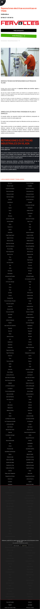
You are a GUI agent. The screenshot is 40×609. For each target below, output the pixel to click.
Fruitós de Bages (29, 388)
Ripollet (10, 322)
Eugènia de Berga (30, 467)
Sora (30, 363)
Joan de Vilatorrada (10, 218)
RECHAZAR (16, 545)
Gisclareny (10, 344)
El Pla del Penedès (30, 276)
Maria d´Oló (30, 473)
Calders (10, 229)
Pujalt (30, 300)
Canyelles (30, 257)
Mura (10, 213)
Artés (30, 226)
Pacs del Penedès (10, 602)
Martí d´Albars (10, 372)
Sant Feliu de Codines (29, 377)
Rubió (10, 224)
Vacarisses (30, 410)
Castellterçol (10, 202)
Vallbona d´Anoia (10, 410)
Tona (10, 257)
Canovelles (10, 314)
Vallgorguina (10, 407)
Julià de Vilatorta (29, 478)
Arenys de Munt (30, 306)
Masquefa (10, 328)
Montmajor (10, 270)
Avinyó (10, 210)
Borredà (30, 336)
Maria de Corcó (30, 429)
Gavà (10, 437)
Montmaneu (30, 268)
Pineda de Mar (10, 298)
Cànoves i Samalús (30, 311)
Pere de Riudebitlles (30, 246)
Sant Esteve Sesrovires (10, 380)
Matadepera (30, 325)
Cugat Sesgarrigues (10, 235)
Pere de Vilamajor (30, 183)
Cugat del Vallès (30, 235)
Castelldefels (30, 443)
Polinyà (10, 295)
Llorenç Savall (30, 372)
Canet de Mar (30, 314)
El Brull (10, 446)
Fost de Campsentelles (10, 391)
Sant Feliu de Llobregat (10, 377)
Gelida (30, 435)
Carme (30, 355)
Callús (30, 339)
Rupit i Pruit (29, 221)
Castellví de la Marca (30, 188)
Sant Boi (10, 199)
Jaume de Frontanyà (30, 218)
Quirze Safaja (30, 391)
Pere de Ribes (10, 248)
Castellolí (30, 202)
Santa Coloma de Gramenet (30, 432)
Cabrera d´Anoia (10, 336)
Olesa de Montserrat (30, 437)
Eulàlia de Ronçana (30, 465)
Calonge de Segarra (30, 317)
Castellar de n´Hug (10, 465)
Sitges (30, 281)
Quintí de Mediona (10, 396)
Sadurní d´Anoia (10, 237)
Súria (10, 413)
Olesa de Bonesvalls (10, 440)
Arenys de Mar (10, 309)
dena (10, 443)
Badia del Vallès (30, 454)
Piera (10, 358)
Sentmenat (30, 262)
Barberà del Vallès (30, 484)
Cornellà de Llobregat (10, 435)
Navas (30, 470)
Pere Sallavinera (10, 399)
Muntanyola (30, 213)
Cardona (10, 470)
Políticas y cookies (30, 607)
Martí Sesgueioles (10, 251)
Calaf (30, 229)
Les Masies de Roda (30, 418)
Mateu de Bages (30, 248)
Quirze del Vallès (10, 394)
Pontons (30, 303)
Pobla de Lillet (30, 295)
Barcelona (10, 183)
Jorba (10, 268)
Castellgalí (30, 604)
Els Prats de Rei (10, 262)
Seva (10, 284)
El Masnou (10, 279)
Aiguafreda (10, 232)
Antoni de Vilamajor (30, 322)
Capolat (30, 481)
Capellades (10, 484)
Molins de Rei (30, 292)
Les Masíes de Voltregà (10, 418)
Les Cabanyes (30, 421)
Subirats (30, 413)
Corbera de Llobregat (30, 205)
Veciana (30, 402)
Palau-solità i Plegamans (10, 473)
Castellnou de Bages (30, 369)
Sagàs (10, 366)
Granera (30, 342)
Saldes (10, 415)
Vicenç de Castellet (10, 311)
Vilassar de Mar (30, 254)
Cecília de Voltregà (30, 237)
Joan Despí (30, 320)
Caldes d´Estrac (30, 210)
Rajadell (10, 604)
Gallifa (10, 363)
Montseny (10, 216)
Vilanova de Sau (10, 240)
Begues (30, 361)
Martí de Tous (10, 254)
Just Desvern (30, 374)
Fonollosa (30, 344)
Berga (10, 333)
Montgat (30, 270)
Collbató (10, 259)
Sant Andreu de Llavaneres (10, 325)
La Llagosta (10, 388)
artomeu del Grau (30, 199)
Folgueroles (10, 347)
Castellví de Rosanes (10, 188)
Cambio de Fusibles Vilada (10, 607)
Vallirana (30, 404)
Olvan (10, 289)
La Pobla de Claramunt (10, 385)
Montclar (30, 273)
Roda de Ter (10, 226)
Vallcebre (30, 407)
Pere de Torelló (10, 185)
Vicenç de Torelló (10, 194)
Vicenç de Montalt (30, 194)
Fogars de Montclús (30, 347)
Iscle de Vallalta (10, 221)
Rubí (30, 224)
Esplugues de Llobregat (30, 352)
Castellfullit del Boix (30, 448)
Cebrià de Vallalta (10, 196)
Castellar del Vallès (10, 462)
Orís (30, 287)
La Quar (30, 424)
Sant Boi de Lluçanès (30, 196)
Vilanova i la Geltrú (30, 457)
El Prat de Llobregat (10, 281)
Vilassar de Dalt (10, 457)
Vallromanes (10, 404)
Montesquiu (10, 273)
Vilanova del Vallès (10, 459)
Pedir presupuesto (19, 30)
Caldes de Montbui (30, 243)
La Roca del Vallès (10, 424)
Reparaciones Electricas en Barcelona (13, 40)
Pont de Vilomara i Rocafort (10, 300)
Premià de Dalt (10, 448)
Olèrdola (30, 440)
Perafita (30, 358)
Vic (10, 402)
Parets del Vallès (10, 361)
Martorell (10, 331)
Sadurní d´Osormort (30, 383)
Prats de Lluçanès (10, 303)
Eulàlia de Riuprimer (10, 467)
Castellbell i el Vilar (30, 459)
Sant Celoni (30, 426)
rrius (10, 205)
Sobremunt (10, 478)
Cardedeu (10, 481)
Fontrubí (30, 265)
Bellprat (30, 333)
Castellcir (30, 451)
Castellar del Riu (30, 462)
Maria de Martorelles (10, 429)
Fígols (30, 350)
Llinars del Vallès (30, 415)
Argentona (10, 306)
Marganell (30, 331)
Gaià (10, 265)
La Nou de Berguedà (30, 385)
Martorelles (30, 328)
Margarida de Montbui (29, 476)
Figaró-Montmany (10, 352)
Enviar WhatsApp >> (17, 36)
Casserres (10, 355)
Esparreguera (30, 259)
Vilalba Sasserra (30, 240)
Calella (30, 216)
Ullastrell (10, 432)
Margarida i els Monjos (10, 476)
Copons (10, 207)
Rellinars (30, 602)
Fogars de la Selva (10, 350)
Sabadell (10, 383)
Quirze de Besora (29, 394)
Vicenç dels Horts (30, 191)
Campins (10, 317)
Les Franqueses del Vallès (10, 421)
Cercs (30, 289)
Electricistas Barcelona (4, 40)
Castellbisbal (30, 298)
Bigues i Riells (30, 309)
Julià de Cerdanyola (10, 320)
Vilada (30, 399)
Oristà (10, 287)
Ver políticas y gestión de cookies (20, 542)
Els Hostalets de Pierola (30, 279)
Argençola (10, 369)
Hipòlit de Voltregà (10, 243)
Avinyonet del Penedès (10, 276)
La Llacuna (30, 446)
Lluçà (30, 366)
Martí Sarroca (30, 251)
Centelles (10, 292)
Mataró (10, 454)
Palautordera (30, 380)
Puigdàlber (30, 185)
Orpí (30, 284)
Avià (10, 339)
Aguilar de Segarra (30, 232)
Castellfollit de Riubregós (10, 451)
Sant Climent (10, 426)
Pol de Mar (30, 396)
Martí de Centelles (10, 191)
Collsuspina (30, 207)
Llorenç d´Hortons (10, 374)
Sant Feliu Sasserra (10, 246)
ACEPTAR (24, 545)
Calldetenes (10, 342)
